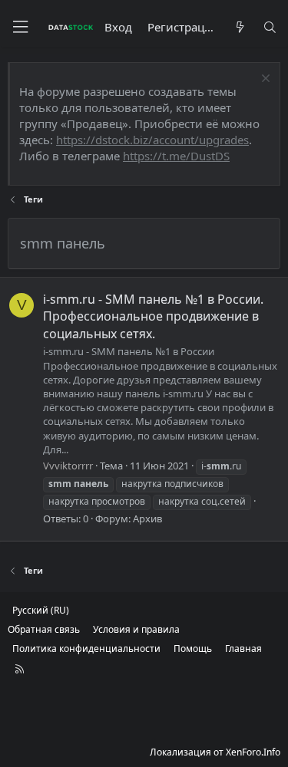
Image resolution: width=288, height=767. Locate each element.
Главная (243, 648)
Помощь (193, 648)
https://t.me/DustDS (176, 155)
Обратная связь (44, 629)
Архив (147, 518)
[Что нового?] (239, 27)
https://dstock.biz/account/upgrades (152, 139)
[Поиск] (270, 27)
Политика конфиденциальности (86, 648)
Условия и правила (136, 629)
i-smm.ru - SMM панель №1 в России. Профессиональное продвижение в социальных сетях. (153, 316)
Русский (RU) (40, 610)
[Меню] (20, 27)
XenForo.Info (253, 752)
